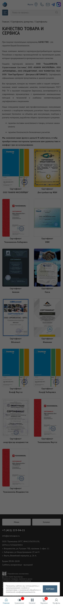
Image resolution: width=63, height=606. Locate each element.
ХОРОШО (50, 589)
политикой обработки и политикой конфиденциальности (23, 591)
